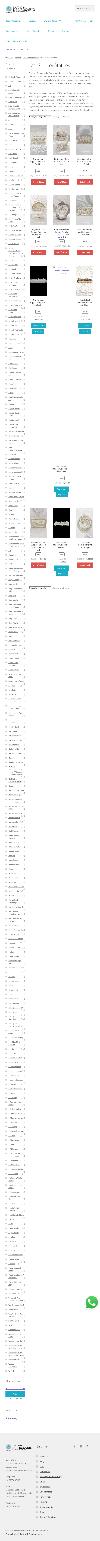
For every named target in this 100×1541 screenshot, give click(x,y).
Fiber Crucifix (13, 501)
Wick (10, 1325)
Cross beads (13, 384)
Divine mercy (13, 436)
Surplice (11, 1237)
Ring (10, 994)
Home (10, 57)
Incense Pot (13, 654)
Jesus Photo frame (16, 681)
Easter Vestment (15, 472)
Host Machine (14, 640)
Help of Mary (13, 579)
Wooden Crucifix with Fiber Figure (15, 1346)
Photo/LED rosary (15, 938)
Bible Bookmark (14, 149)
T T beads (12, 1241)
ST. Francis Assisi (15, 1113)
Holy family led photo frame (14, 605)
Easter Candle (14, 458)
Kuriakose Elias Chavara (14, 700)
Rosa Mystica (13, 1003)
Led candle (12, 731)
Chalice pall (13, 265)
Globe (10, 564)
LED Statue (12, 740)
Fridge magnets (14, 523)
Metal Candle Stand (16, 790)
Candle (11, 180)
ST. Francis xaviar (15, 1118)
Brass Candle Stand (16, 176)
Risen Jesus (13, 999)
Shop (42, 1512)
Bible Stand (13, 158)
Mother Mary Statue (16, 813)
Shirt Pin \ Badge (15, 1071)
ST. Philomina (14, 1165)
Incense (11, 649)
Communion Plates (16, 352)
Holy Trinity (13, 623)
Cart (42, 1466)
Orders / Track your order (16, 41)
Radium (11, 977)
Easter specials (14, 467)
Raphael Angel (14, 981)
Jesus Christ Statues (31, 57)
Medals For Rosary (15, 762)
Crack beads (13, 363)
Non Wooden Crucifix (13, 836)
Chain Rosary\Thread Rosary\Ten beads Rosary (15, 252)
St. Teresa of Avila (15, 1169)
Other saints (13, 891)
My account (45, 1486)
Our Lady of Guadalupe (13, 901)
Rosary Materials (12, 1017)
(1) (11, 1419)
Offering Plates (14, 847)
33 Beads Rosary (15, 77)
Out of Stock (38, 182)
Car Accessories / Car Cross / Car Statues (15, 207)
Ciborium (12, 339)
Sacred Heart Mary (15, 1037)
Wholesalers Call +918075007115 (17, 50)
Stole (10, 1224)
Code (10, 347)
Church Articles (50, 20)
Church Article (14, 321)
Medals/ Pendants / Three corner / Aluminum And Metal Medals (15, 771)
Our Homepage (46, 1491)
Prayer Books (13, 956)
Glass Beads (13, 555)
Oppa (10, 869)
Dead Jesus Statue (16, 431)
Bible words (13, 162)
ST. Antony (12, 1097)
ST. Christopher (14, 1109)
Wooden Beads (14, 1329)
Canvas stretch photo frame (14, 194)
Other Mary (12, 882)
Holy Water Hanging (16, 627)
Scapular (12, 1053)
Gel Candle (12, 532)
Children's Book (14, 273)
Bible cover (12, 153)
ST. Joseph (12, 1127)
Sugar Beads (13, 1232)
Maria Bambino (14, 753)
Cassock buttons (15, 230)
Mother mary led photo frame (15, 800)
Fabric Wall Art (14, 483)
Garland (11, 528)
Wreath (11, 1371)
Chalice (11, 260)
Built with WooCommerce (31, 1534)
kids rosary (12, 694)
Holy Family (13, 600)
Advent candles (14, 81)
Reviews (65, 31)
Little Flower (13, 744)
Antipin (11, 124)
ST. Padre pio (13, 1160)
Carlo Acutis (13, 226)
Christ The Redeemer (12, 283)
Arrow (10, 129)
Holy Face (12, 595)
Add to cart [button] (38, 326)
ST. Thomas (13, 1173)
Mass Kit (11, 758)
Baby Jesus (13, 140)
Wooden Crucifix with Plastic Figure (16, 1353)
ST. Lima (11, 1144)
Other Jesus (13, 878)
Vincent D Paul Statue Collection (15, 1299)
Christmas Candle (15, 289)
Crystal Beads (14, 408)
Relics (10, 985)
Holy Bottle (13, 584)
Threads (11, 1263)
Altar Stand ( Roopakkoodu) (14, 107)
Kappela (11, 685)
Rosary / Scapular (13, 20)
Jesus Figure (13, 670)
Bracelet (11, 171)
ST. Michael (13, 1149)
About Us (44, 1456)
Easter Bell (12, 454)
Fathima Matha (14, 492)
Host (10, 636)
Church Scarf (13, 334)
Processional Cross (16, 968)
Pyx (9, 972)
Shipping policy (47, 1507)
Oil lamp (11, 856)
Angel (10, 120)
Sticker (11, 1219)
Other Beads (13, 873)
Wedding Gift (13, 1321)
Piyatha (11, 943)
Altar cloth (12, 101)
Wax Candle (13, 1309)
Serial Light (13, 1062)
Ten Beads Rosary (15, 1255)
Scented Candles (15, 1058)
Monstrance (13, 795)
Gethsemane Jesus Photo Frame (16, 544)
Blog (42, 1461)
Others (51, 31)
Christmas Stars (12, 311)
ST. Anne (11, 1093)
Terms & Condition (48, 1517)
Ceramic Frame (14, 239)
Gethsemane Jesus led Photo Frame (16, 537)
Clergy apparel (11, 31)
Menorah (11, 786)
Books (10, 167)
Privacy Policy (46, 1496)
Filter (15, 1394)
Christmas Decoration (13, 295)
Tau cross (12, 1250)
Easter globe (13, 463)
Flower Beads (13, 519)
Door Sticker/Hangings (15, 448)
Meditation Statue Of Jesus (15, 780)
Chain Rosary (13, 243)
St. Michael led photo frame (14, 1154)
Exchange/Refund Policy (50, 1476)
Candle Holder (14, 184)
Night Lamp (13, 831)
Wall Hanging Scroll (16, 1305)
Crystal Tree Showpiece (13, 425)
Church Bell (13, 325)
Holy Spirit (12, 618)
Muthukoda (13, 822)
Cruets (11, 404)
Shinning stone (14, 1066)
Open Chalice (13, 864)
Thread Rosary (14, 1259)
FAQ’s (42, 1481)
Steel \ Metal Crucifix (13, 1209)
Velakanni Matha (15, 1289)
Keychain (12, 690)
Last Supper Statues (13, 721)
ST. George (12, 1122)
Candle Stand (13, 189)
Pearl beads (13, 925)
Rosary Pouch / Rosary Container (15, 1024)
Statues (32, 20)
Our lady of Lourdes (16, 907)
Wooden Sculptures (12, 1365)
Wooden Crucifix (15, 1341)
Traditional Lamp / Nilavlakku (16, 1276)
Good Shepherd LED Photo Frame (16, 569)
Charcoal (12, 269)
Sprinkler (12, 1084)
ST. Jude (11, 1135)
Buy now (38, 331)
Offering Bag (13, 842)
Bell (9, 145)
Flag (10, 510)
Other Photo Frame (16, 886)
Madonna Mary (14, 749)
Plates (11, 952)
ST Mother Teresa (15, 1089)
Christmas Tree (14, 316)
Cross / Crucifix (33, 31)
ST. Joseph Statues (16, 1131)
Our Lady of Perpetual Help (14, 912)
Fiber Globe (13, 505)
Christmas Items (15, 305)
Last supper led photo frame (14, 707)
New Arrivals (13, 826)
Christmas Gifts (14, 301)
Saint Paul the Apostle (14, 1043)
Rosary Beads (13, 1012)
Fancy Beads (13, 488)
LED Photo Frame (15, 736)
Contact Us (45, 1471)
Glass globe (13, 559)
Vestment (12, 1293)
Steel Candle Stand (16, 1215)
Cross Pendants (14, 388)
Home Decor (13, 631)
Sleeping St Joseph (16, 1080)
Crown (11, 392)
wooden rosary (14, 1359)
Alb (9, 85)
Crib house (12, 368)
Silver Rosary (13, 1075)
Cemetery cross (14, 235)
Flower (11, 514)
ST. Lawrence (13, 1140)
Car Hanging (13, 214)
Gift (9, 550)
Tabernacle (13, 1246)
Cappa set (12, 200)
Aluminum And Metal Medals (14, 114)
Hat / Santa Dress (15, 575)
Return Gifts (13, 990)
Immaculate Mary (15, 645)
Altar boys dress (15, 97)
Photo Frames (14, 930)
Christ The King (14, 278)
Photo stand (13, 934)
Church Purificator (16, 330)
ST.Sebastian (13, 1192)
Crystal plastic (14, 420)
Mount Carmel (14, 817)
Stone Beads (13, 1228)
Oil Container (13, 851)
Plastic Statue (14, 947)
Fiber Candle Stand (16, 497)
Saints (11, 1049)
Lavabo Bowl (13, 727)
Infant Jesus (13, 658)
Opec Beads (13, 860)
